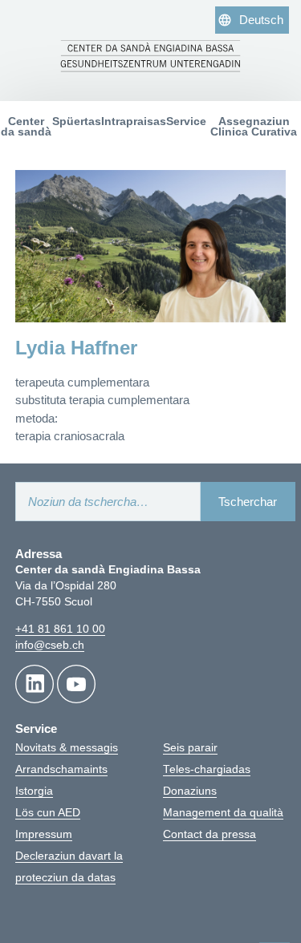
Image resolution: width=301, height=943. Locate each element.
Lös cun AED (47, 813)
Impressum (43, 834)
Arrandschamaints (61, 769)
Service (186, 121)
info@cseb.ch (49, 645)
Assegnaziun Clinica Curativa (253, 127)
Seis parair (190, 748)
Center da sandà (26, 127)
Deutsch (261, 19)
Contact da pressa (209, 834)
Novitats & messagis (66, 748)
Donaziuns (190, 791)
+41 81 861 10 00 (60, 629)
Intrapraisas (133, 121)
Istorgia (34, 791)
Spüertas (76, 121)
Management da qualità (223, 813)
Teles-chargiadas (206, 769)
